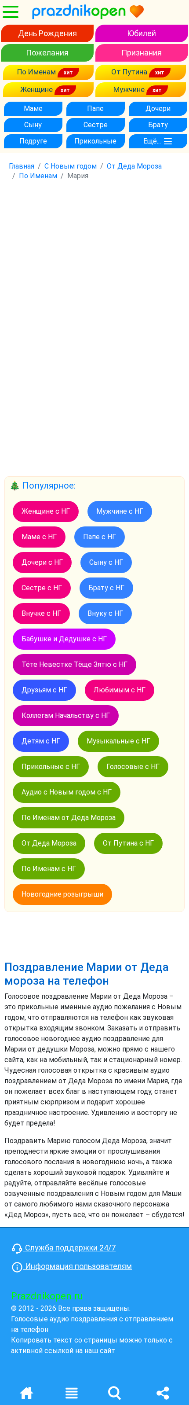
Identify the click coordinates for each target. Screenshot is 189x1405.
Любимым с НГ (119, 690)
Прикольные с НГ (51, 766)
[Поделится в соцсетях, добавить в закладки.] (162, 1392)
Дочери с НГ (42, 562)
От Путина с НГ (128, 843)
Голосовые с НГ (133, 766)
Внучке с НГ (41, 613)
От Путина (130, 71)
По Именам (37, 71)
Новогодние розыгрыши (62, 894)
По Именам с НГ (49, 868)
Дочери (158, 108)
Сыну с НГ (106, 562)
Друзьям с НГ (44, 690)
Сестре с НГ (42, 588)
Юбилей (141, 33)
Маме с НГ (39, 537)
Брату (158, 125)
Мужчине (129, 89)
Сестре (96, 125)
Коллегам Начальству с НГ (66, 715)
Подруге (33, 141)
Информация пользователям (77, 1266)
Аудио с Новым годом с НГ (67, 792)
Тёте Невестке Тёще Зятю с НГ (74, 664)
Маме (33, 108)
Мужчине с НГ (119, 511)
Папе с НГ (99, 537)
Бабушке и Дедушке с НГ (64, 639)
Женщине (37, 89)
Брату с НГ (106, 588)
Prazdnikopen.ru (47, 1296)
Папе (95, 108)
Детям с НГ (41, 741)
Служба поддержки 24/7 (69, 1247)
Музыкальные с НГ (118, 741)
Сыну (33, 125)
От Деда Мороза (49, 843)
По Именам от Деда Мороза (69, 817)
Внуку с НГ (105, 613)
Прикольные (95, 141)
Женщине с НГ (46, 511)
